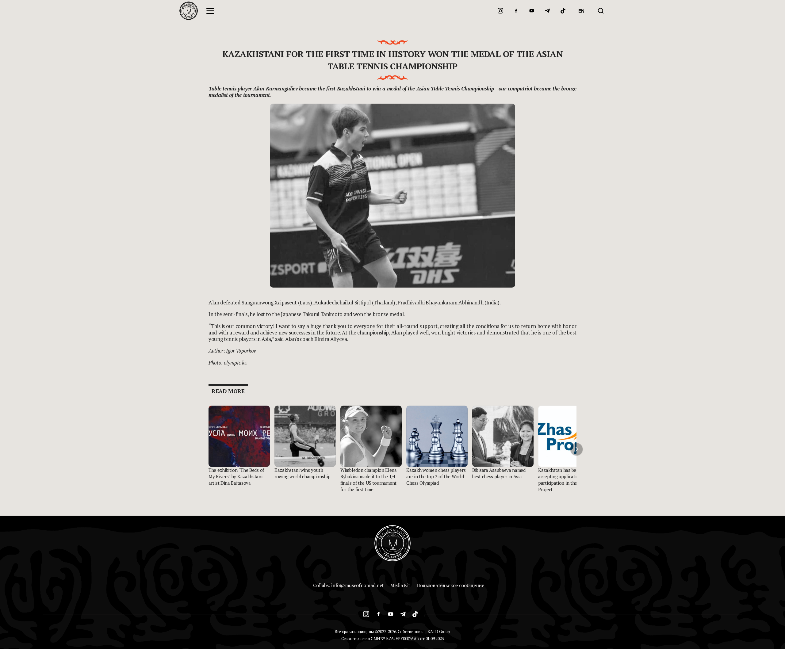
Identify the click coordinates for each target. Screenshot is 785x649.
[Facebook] (516, 10)
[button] (576, 449)
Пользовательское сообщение (450, 585)
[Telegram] (547, 10)
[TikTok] (563, 10)
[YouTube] (531, 10)
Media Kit (400, 585)
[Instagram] (500, 10)
